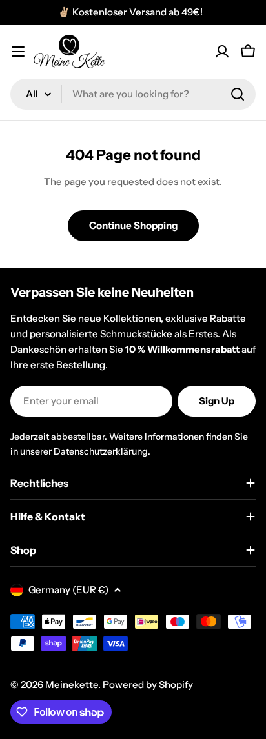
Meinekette (71, 684)
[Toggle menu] (18, 51)
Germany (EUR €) (68, 590)
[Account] (222, 51)
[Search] (237, 94)
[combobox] (133, 94)
